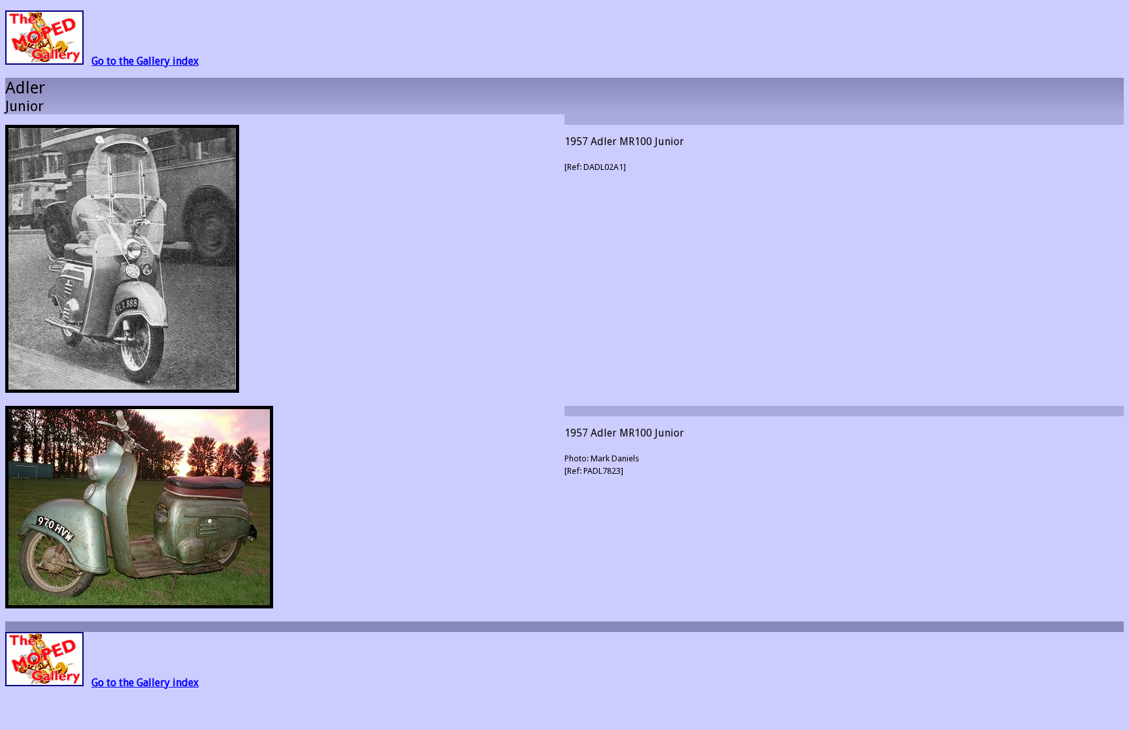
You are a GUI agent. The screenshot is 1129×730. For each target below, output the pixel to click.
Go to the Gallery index (145, 61)
